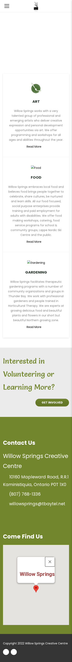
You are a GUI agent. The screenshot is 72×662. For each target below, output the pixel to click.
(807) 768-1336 (25, 494)
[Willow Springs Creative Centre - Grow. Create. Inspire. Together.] (36, 6)
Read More (34, 147)
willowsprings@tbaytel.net (37, 504)
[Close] (50, 561)
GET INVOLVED (52, 402)
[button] (36, 589)
